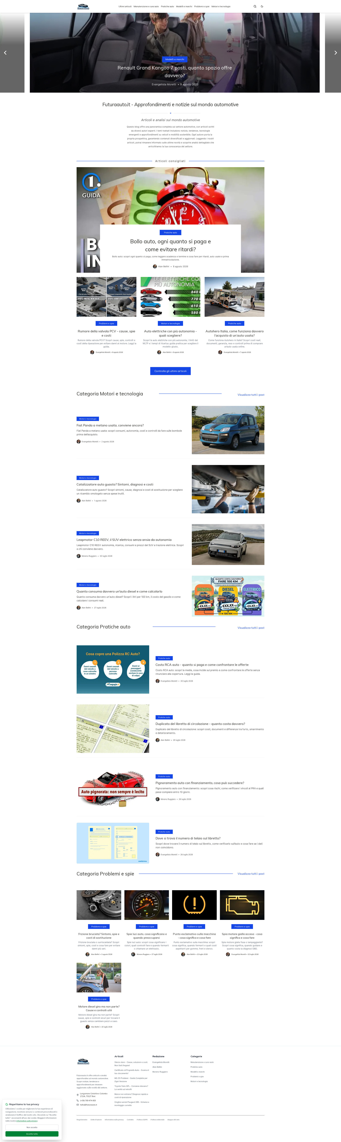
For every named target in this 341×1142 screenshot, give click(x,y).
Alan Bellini (157, 1067)
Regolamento (82, 1120)
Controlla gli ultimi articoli (170, 371)
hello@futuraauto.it (88, 1105)
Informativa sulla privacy (114, 1120)
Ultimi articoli (125, 6)
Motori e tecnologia (221, 6)
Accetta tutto (32, 1134)
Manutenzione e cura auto (146, 6)
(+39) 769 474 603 (88, 1100)
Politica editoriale (157, 1120)
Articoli (119, 1056)
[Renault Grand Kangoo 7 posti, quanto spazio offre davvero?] (170, 53)
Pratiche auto (167, 6)
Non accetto (32, 1127)
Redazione (158, 1056)
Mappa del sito (173, 1120)
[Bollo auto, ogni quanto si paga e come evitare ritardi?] (170, 220)
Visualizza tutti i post (251, 394)
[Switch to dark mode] (262, 6)
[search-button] (254, 6)
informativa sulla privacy (26, 1121)
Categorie (196, 1056)
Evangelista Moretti (161, 1062)
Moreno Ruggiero (160, 1072)
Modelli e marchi (184, 6)
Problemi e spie (201, 6)
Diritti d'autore (96, 1120)
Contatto (130, 1120)
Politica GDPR (142, 1120)
